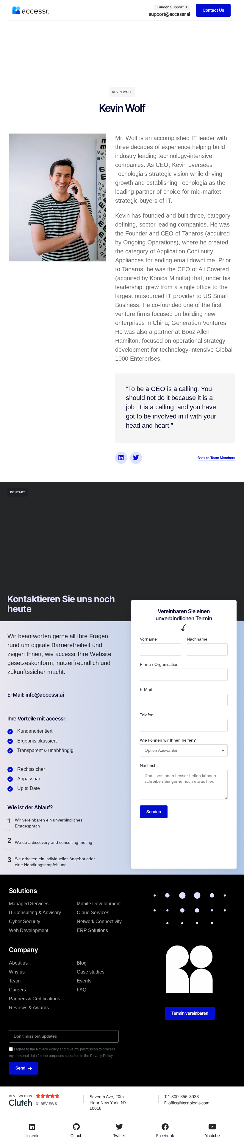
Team (15, 980)
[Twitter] (136, 458)
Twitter (119, 1135)
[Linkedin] (121, 458)
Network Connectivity (99, 921)
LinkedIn (32, 1135)
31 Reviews (46, 1103)
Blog (82, 962)
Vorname (148, 639)
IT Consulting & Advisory (35, 912)
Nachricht (149, 765)
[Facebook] (165, 1126)
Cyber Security (24, 921)
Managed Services (29, 903)
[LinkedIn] (31, 1126)
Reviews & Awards (29, 1007)
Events (84, 980)
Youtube (212, 1135)
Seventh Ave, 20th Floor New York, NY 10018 (108, 1102)
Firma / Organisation (159, 664)
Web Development (28, 930)
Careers (17, 989)
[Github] (76, 1126)
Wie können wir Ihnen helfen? (168, 740)
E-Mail (146, 689)
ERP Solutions (92, 930)
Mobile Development (99, 903)
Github (76, 1135)
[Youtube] (212, 1126)
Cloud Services (93, 912)
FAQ (81, 989)
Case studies (90, 971)
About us (18, 962)
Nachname (197, 639)
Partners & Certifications (34, 998)
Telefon (147, 714)
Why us (17, 971)
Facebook (165, 1135)
